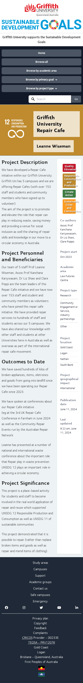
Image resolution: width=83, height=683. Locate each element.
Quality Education (70, 167)
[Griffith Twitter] (41, 608)
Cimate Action (69, 193)
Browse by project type (40, 88)
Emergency (40, 601)
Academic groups (40, 582)
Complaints (40, 633)
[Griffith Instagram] (24, 608)
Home (41, 53)
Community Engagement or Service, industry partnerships (69, 310)
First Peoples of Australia (41, 662)
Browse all (41, 62)
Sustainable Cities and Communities (70, 206)
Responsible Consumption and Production (70, 180)
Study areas (40, 563)
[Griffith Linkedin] (76, 608)
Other (63, 326)
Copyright (40, 623)
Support (40, 575)
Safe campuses (40, 595)
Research (65, 295)
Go (76, 99)
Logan (41, 652)
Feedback (40, 628)
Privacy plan (40, 618)
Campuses (40, 569)
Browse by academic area (41, 70)
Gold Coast (41, 647)
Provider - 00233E (40, 638)
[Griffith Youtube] (59, 608)
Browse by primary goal (40, 79)
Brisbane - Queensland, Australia (41, 657)
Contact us (40, 588)
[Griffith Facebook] (6, 608)
